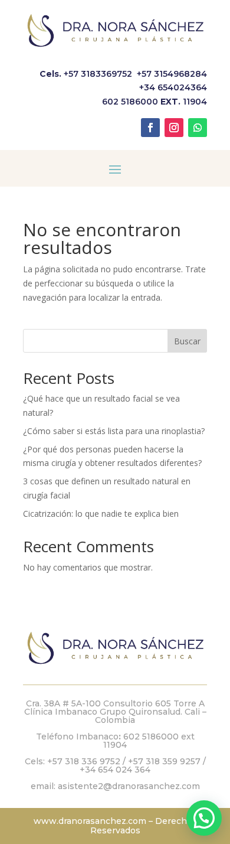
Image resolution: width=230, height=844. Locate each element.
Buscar (187, 341)
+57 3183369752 (98, 74)
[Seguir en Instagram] (174, 127)
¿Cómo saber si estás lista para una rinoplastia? (114, 430)
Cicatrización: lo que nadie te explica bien (101, 513)
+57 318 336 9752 (83, 761)
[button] (204, 818)
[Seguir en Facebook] (150, 127)
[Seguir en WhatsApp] (197, 127)
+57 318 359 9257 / (167, 761)
